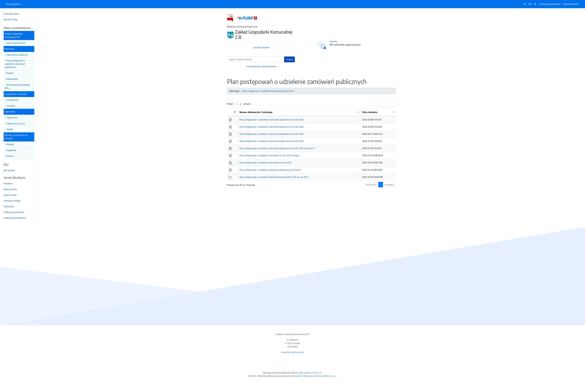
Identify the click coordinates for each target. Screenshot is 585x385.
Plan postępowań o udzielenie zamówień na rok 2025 (265, 162)
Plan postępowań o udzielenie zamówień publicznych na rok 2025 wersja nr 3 (277, 148)
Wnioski (10, 144)
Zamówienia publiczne (550, 4)
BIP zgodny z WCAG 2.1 (311, 372)
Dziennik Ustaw (11, 13)
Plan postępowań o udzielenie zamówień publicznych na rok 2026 (271, 119)
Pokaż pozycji (238, 103)
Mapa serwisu (10, 189)
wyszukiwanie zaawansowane (262, 66)
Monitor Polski (10, 19)
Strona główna (13, 4)
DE (535, 4)
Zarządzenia (12, 99)
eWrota (333, 41)
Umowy (10, 156)
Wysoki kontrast (571, 4)
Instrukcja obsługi (12, 200)
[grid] (311, 145)
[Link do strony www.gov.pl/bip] (232, 17)
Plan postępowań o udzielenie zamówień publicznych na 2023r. (270, 169)
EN (530, 4)
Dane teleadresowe (16, 42)
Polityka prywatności (14, 212)
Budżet (9, 73)
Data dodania (369, 112)
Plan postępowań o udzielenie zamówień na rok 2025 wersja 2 (269, 155)
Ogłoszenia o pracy (15, 123)
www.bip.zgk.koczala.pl (292, 352)
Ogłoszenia (11, 117)
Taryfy (9, 129)
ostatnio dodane (262, 47)
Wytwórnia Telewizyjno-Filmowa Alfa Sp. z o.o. (314, 375)
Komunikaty (12, 79)
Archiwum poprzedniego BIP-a (17, 86)
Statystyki (9, 206)
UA (524, 4)
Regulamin (11, 150)
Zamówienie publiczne (17, 54)
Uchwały (10, 105)
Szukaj (289, 59)
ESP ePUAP (9, 170)
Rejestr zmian (10, 195)
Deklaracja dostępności (15, 217)
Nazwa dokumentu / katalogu (255, 112)
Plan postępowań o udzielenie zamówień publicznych (15, 63)
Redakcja (8, 183)
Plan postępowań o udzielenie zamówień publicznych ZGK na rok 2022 (273, 177)
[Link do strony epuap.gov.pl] (247, 17)
